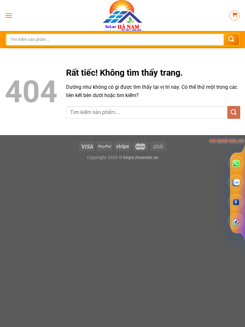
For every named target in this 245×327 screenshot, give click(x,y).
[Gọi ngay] (236, 163)
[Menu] (8, 15)
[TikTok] (236, 221)
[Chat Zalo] (236, 182)
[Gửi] (231, 39)
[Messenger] (236, 201)
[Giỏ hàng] (234, 16)
